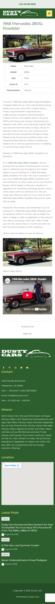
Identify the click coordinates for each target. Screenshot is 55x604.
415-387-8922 (29, 4)
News (5, 519)
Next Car (27, 334)
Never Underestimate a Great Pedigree (24, 560)
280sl (26, 72)
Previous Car (27, 326)
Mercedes (29, 66)
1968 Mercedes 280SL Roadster (23, 163)
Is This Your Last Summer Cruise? (20, 545)
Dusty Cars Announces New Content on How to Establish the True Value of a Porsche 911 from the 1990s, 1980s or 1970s (27, 527)
